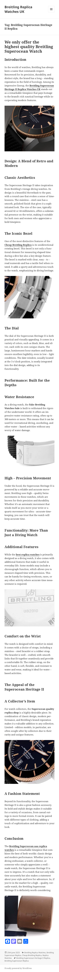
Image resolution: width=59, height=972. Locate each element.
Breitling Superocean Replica (17, 960)
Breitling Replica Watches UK (18, 9)
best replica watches (27, 554)
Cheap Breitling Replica (32, 955)
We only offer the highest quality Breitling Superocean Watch (29, 46)
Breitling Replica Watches (35, 952)
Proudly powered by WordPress (18, 968)
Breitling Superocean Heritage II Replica (33, 958)
